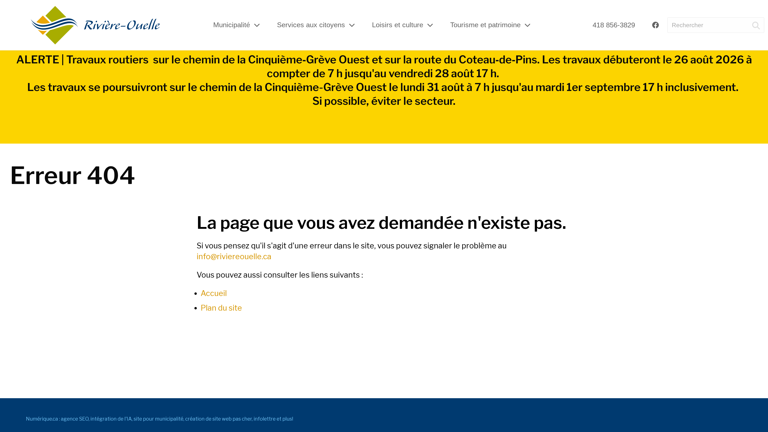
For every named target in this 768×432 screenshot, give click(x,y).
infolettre (265, 419)
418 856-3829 (614, 25)
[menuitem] (613, 25)
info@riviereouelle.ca (234, 256)
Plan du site (221, 307)
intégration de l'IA (111, 419)
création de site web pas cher (218, 419)
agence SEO (75, 419)
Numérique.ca (42, 419)
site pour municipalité (158, 419)
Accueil (214, 293)
